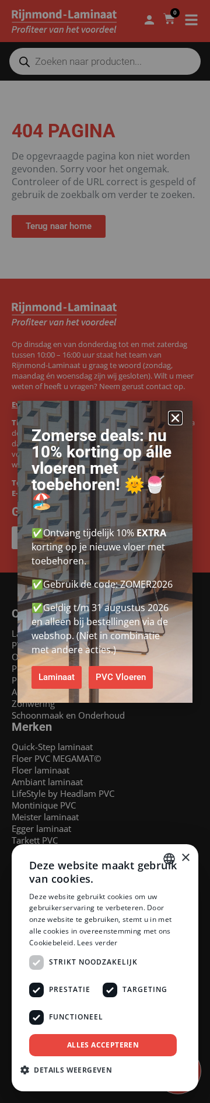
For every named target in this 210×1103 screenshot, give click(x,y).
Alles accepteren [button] (103, 1045)
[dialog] (105, 967)
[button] (175, 418)
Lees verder (97, 943)
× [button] (185, 858)
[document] (105, 551)
